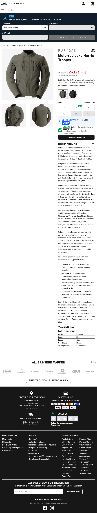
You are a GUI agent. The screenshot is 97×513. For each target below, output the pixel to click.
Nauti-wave (67, 470)
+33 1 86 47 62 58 (31, 408)
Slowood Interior (86, 444)
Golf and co (67, 456)
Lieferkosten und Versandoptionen (42, 456)
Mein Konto (7, 439)
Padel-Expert (67, 476)
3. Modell (6, 33)
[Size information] (65, 102)
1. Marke (6, 23)
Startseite (5, 45)
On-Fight (65, 473)
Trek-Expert (84, 461)
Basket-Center (68, 439)
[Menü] (3, 10)
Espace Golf (67, 447)
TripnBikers (84, 467)
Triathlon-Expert (86, 464)
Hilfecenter (6, 441)
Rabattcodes (7, 450)
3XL (88, 114)
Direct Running (68, 441)
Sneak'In (83, 450)
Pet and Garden (86, 441)
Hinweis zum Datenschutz (39, 459)
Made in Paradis (69, 467)
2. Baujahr (53, 23)
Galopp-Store (67, 453)
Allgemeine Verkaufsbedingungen (42, 444)
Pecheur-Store (85, 439)
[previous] (91, 362)
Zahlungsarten (34, 453)
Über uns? (32, 439)
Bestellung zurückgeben (31, 424)
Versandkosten (73, 76)
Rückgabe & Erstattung (37, 447)
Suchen (14, 10)
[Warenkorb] (92, 3)
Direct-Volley (67, 444)
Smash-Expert (85, 447)
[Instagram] (51, 508)
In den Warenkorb (76, 137)
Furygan (67, 50)
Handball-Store (68, 459)
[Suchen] (8, 10)
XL (64, 114)
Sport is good (84, 456)
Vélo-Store (83, 470)
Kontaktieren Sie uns (31, 401)
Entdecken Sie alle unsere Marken (48, 380)
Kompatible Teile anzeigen (72, 37)
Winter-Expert (85, 473)
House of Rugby (69, 461)
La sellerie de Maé (69, 464)
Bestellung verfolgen (11, 444)
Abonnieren (73, 491)
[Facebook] (45, 508)
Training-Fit (84, 459)
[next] (95, 362)
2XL (76, 114)
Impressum (32, 450)
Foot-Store (66, 450)
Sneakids (83, 453)
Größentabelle (89, 102)
